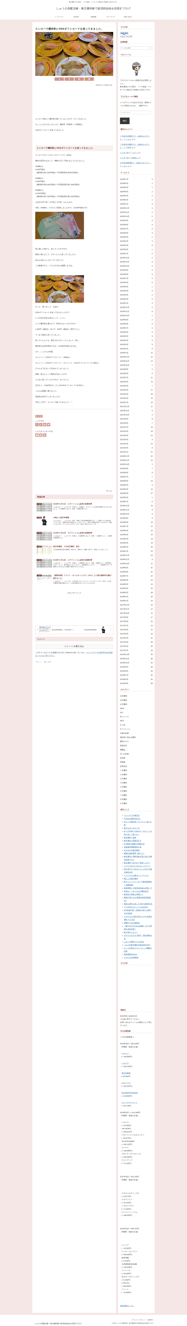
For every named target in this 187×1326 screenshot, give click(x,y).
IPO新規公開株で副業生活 (134, 844)
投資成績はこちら (127, 1306)
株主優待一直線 (130, 838)
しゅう (128, 139)
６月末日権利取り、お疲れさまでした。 (136, 163)
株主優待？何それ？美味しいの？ (137, 863)
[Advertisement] (74, 101)
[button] (150, 48)
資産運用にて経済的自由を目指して (138, 888)
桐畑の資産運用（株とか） (134, 853)
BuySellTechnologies (130, 1093)
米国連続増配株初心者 (132, 847)
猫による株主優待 (131, 879)
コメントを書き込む (74, 646)
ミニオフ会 (124, 153)
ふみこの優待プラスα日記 (134, 942)
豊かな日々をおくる (132, 828)
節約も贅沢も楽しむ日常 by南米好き (138, 904)
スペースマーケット (130, 1103)
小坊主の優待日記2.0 (132, 819)
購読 (125, 121)
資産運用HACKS (130, 954)
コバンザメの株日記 (132, 815)
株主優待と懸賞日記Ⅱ (132, 841)
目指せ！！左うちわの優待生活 (136, 891)
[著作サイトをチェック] (37, 435)
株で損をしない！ (131, 932)
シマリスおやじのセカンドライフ (137, 866)
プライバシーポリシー (138, 1320)
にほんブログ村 (126, 36)
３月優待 (39, 416)
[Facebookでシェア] (69, 79)
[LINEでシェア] (89, 79)
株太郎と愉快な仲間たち (133, 894)
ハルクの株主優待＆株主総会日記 (137, 945)
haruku (134, 158)
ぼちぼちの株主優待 (132, 850)
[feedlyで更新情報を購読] (40, 435)
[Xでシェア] (59, 79)
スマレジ (125, 1053)
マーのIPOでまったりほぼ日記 (136, 907)
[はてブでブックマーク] (79, 79)
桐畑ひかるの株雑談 (132, 923)
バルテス (125, 1063)
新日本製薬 (126, 1073)
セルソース (126, 1083)
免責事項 (150, 1320)
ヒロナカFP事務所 (131, 958)
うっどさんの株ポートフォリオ (136, 876)
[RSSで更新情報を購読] (44, 435)
